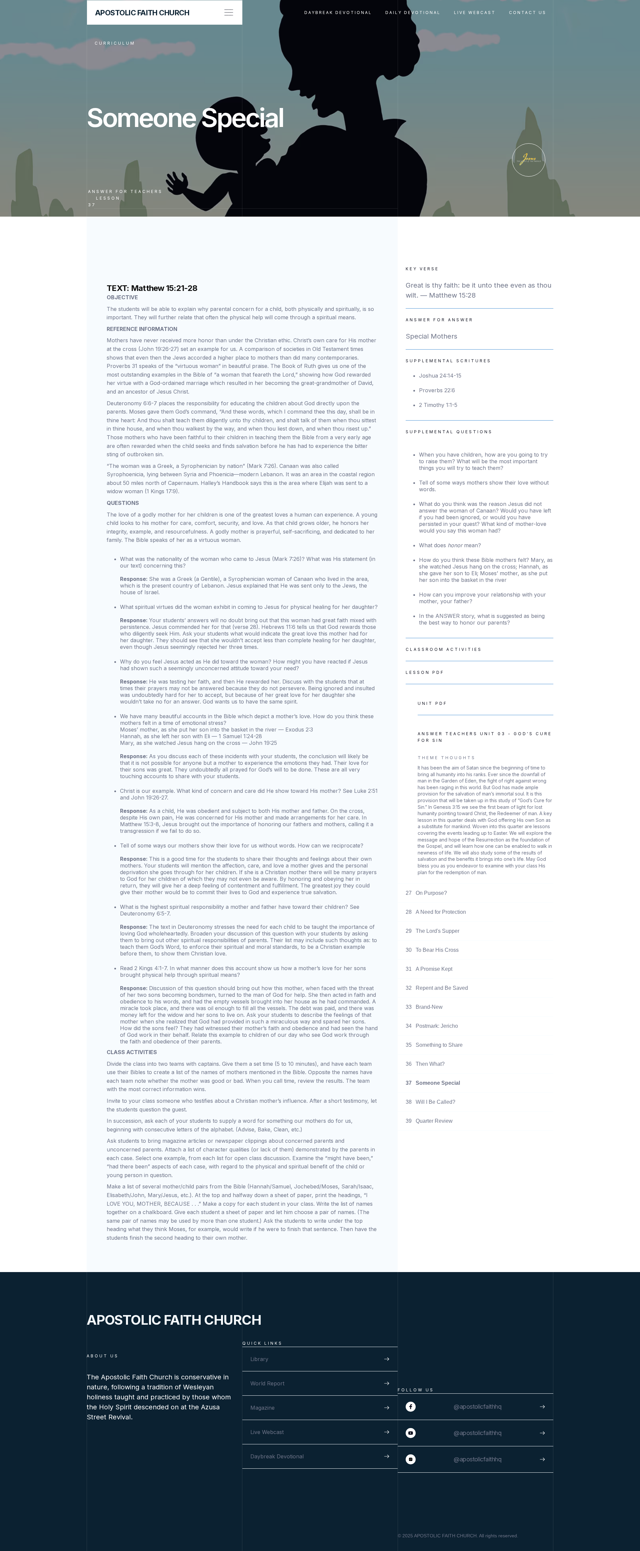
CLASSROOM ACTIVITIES (444, 649)
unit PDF (432, 703)
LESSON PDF (425, 672)
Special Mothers (431, 336)
